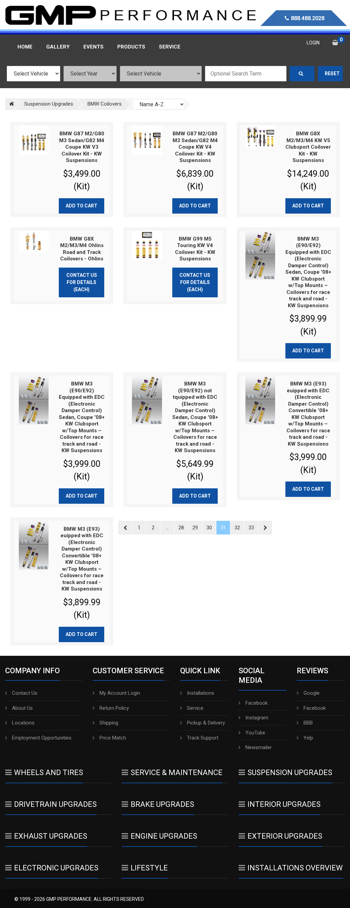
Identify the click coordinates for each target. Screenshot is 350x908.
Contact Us (24, 693)
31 (223, 528)
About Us (22, 708)
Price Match (112, 738)
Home (24, 47)
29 (195, 528)
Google (312, 693)
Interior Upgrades (284, 804)
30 (209, 528)
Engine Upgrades (164, 836)
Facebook (256, 703)
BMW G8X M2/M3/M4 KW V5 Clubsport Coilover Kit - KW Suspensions (308, 147)
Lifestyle (149, 868)
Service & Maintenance (177, 772)
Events (93, 47)
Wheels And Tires (48, 772)
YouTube (255, 733)
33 (251, 528)
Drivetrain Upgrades (55, 804)
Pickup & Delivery (206, 723)
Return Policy (114, 708)
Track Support (202, 738)
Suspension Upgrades (289, 772)
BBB (308, 723)
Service (195, 708)
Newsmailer (258, 747)
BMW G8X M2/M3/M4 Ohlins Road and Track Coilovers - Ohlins (82, 249)
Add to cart (81, 205)
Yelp (308, 738)
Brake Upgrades (162, 804)
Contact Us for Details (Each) (81, 282)
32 (237, 528)
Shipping (108, 723)
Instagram (256, 718)
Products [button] (131, 47)
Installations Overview (295, 868)
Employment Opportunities (41, 738)
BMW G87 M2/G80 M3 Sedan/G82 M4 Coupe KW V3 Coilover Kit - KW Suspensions (81, 147)
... (167, 528)
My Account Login (119, 693)
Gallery (58, 47)
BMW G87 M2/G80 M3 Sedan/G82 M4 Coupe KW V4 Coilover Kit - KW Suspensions (195, 147)
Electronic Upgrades (56, 868)
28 (181, 528)
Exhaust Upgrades (50, 836)
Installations (200, 693)
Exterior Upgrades (284, 836)
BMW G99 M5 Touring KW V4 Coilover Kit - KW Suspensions (195, 249)
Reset (332, 73)
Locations (23, 723)
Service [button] (169, 47)
